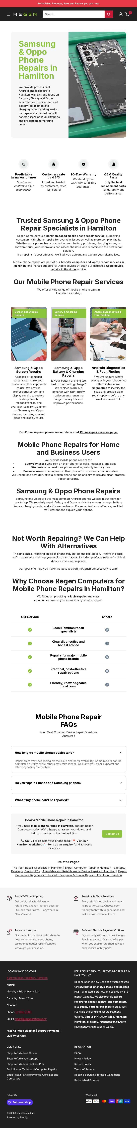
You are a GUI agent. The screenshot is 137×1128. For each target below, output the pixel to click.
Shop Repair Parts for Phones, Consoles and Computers (32, 1076)
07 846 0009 (23, 1012)
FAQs (77, 1053)
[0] (127, 14)
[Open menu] (8, 14)
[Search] (109, 14)
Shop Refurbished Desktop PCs (25, 1064)
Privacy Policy (82, 1058)
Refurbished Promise (86, 1080)
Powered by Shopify (17, 1117)
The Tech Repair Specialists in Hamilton (37, 867)
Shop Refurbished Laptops (22, 1058)
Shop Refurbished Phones (22, 1053)
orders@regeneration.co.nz (31, 1018)
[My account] (120, 14)
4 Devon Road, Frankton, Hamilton (27, 977)
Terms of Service (84, 1069)
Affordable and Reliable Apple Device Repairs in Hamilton (78, 871)
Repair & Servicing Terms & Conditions (97, 1074)
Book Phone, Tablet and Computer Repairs (32, 1069)
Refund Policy (82, 1064)
